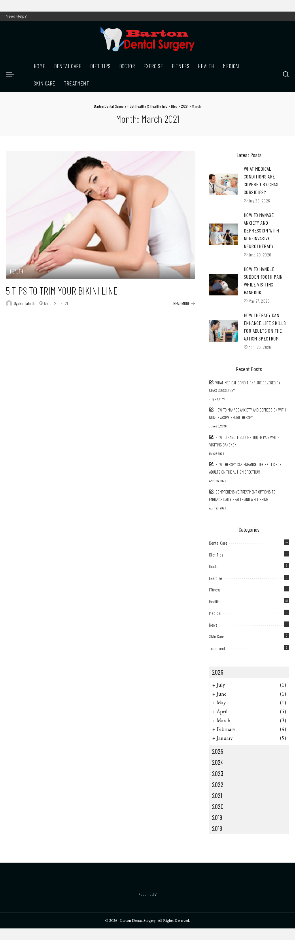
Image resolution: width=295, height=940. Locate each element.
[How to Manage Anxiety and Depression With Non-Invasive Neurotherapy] (223, 234)
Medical (215, 613)
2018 (217, 828)
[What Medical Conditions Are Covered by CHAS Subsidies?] (223, 184)
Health (16, 271)
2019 (217, 817)
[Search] (285, 74)
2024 (218, 762)
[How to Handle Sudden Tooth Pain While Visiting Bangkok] (223, 284)
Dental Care (218, 543)
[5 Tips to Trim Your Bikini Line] (100, 215)
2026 (217, 672)
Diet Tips (216, 554)
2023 (217, 773)
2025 (217, 751)
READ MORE (181, 303)
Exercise (215, 578)
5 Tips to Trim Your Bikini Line (62, 290)
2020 (218, 806)
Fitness (214, 589)
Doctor (214, 566)
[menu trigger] (13, 74)
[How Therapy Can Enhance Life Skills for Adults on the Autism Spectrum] (223, 331)
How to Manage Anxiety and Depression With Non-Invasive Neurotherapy (261, 230)
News (213, 625)
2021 (217, 795)
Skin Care (216, 636)
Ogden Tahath (24, 303)
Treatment (217, 648)
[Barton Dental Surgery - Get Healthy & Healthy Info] (147, 39)
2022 (218, 784)
